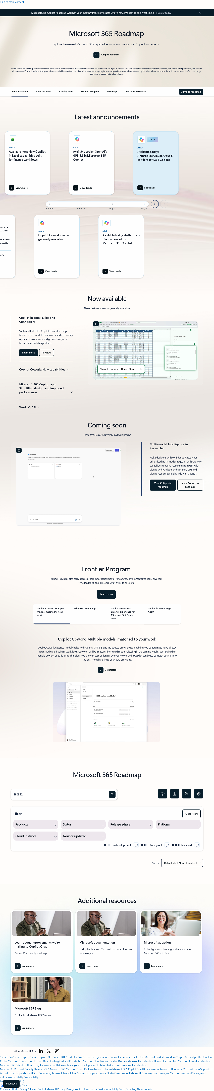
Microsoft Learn (191, 1069)
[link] (19, 93)
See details (149, 187)
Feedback (11, 1083)
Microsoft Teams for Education (194, 1061)
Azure (156, 1069)
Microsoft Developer (171, 1069)
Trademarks (104, 1089)
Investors (186, 1073)
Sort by (155, 863)
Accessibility (16, 1077)
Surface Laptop (21, 1057)
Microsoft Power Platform (79, 1069)
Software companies (88, 1073)
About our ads (144, 1089)
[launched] (197, 845)
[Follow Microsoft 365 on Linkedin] (41, 1051)
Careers (118, 1073)
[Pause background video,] (96, 323)
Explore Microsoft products (150, 1057)
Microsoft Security (23, 1069)
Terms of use (90, 1089)
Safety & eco (118, 1089)
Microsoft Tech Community (36, 1073)
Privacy (61, 1089)
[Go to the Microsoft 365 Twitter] (48, 1051)
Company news (149, 1073)
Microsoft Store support (20, 1061)
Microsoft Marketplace (64, 1073)
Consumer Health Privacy (13, 1089)
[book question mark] (162, 793)
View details (86, 187)
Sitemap (32, 1089)
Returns (38, 1061)
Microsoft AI (6, 1069)
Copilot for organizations (95, 1057)
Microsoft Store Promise (96, 1061)
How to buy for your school (42, 1065)
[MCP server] (198, 793)
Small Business (145, 1069)
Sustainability (31, 1077)
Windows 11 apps (175, 1057)
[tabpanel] (106, 691)
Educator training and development (76, 1065)
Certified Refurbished (70, 1061)
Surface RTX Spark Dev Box (67, 1057)
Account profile (193, 1057)
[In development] (136, 845)
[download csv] (174, 793)
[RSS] (186, 793)
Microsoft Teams (103, 1069)
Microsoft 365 (57, 1069)
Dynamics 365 (41, 1069)
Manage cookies (74, 1089)
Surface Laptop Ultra (41, 1057)
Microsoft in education (141, 1061)
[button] (112, 794)
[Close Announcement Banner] (198, 12)
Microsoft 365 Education (13, 1065)
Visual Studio (107, 1073)
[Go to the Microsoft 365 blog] (57, 1051)
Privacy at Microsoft (169, 1073)
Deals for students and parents (112, 1065)
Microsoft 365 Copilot (124, 1069)
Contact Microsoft (47, 1089)
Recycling (131, 1089)
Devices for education (165, 1061)
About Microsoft (132, 1073)
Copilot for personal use (122, 1057)
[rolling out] (167, 845)
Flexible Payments (119, 1061)
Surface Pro (6, 1057)
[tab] (51, 614)
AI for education (137, 1065)
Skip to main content (12, 2)
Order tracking (51, 1061)
